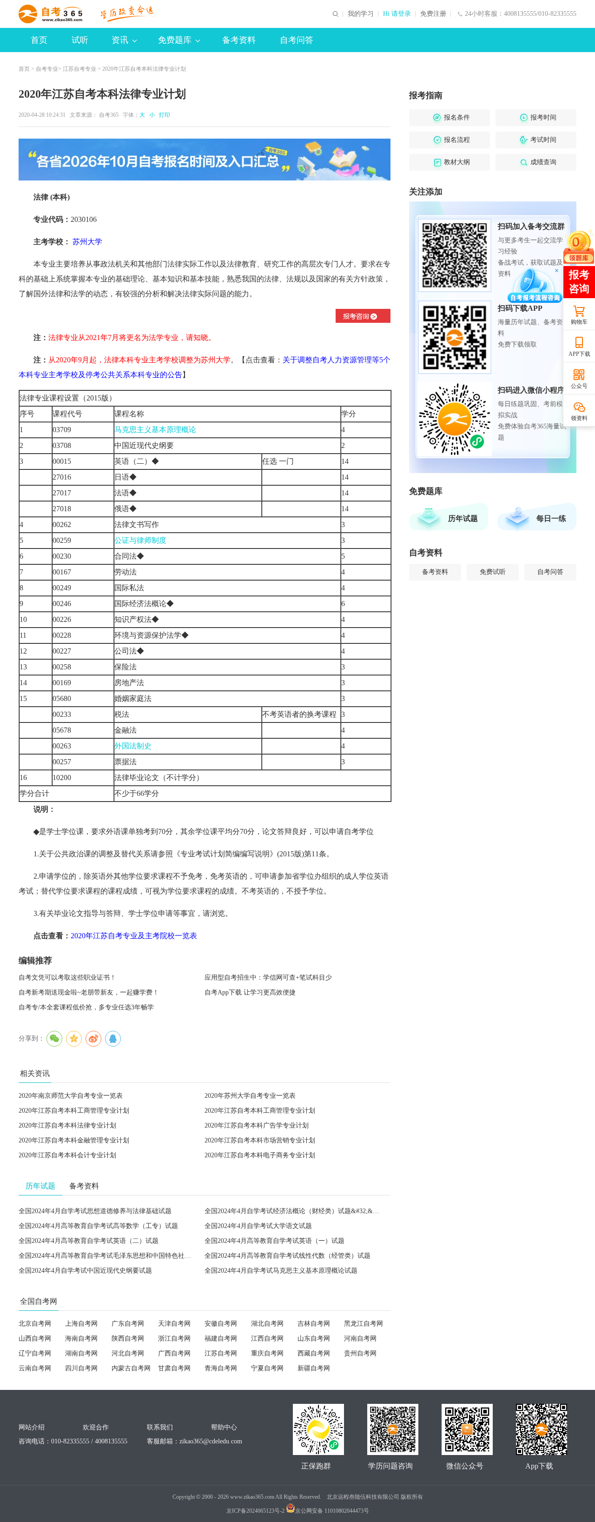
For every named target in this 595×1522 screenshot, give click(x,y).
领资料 (579, 418)
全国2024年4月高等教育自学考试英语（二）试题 (89, 1240)
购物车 (579, 322)
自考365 (109, 115)
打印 (163, 115)
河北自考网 (128, 1353)
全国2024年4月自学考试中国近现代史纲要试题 (85, 1270)
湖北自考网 (267, 1323)
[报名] (204, 159)
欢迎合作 (96, 1427)
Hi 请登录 (397, 14)
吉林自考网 (314, 1323)
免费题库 (175, 40)
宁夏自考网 (267, 1368)
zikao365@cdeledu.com (210, 1441)
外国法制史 (133, 746)
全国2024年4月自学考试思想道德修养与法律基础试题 (95, 1211)
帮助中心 (224, 1427)
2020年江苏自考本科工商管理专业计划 (74, 1110)
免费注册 (433, 14)
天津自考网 (174, 1323)
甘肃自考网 (174, 1368)
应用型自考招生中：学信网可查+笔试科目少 (268, 977)
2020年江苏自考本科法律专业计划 (67, 1125)
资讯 (120, 40)
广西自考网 (174, 1353)
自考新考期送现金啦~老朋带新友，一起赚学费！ (89, 992)
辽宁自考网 (35, 1353)
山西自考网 (35, 1338)
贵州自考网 (360, 1353)
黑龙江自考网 (363, 1323)
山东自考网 (314, 1338)
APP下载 (579, 354)
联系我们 (160, 1427)
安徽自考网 (221, 1323)
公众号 (579, 386)
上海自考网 (81, 1323)
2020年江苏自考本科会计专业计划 (67, 1155)
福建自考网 (221, 1338)
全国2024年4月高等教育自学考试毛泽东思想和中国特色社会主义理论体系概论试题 (137, 1255)
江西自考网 (267, 1338)
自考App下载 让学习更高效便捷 (250, 992)
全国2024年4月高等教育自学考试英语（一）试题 (274, 1240)
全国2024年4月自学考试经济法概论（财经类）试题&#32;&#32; (294, 1211)
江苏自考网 (221, 1353)
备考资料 (239, 40)
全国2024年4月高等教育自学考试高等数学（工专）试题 (98, 1225)
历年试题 (463, 518)
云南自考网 (35, 1368)
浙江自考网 (174, 1338)
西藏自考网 (314, 1353)
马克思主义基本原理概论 (155, 430)
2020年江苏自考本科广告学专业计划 (257, 1125)
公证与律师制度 (140, 540)
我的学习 (361, 14)
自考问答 (296, 40)
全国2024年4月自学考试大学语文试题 (258, 1225)
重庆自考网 (267, 1353)
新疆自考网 (314, 1368)
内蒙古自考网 (131, 1368)
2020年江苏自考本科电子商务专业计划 (260, 1155)
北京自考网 (35, 1323)
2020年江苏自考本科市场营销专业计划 (260, 1140)
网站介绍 (32, 1427)
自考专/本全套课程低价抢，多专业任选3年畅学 (86, 1007)
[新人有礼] (578, 246)
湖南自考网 (81, 1353)
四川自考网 (81, 1368)
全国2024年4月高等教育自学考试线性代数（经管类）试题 (287, 1255)
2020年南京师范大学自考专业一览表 (71, 1095)
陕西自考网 (128, 1338)
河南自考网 (360, 1338)
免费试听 (493, 571)
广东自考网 (128, 1323)
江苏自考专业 (79, 69)
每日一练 (551, 518)
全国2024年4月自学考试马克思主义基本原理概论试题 (281, 1270)
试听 (80, 40)
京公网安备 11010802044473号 (332, 1511)
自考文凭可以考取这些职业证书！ (67, 977)
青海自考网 (221, 1368)
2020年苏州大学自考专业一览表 (250, 1095)
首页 (39, 40)
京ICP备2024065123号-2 (255, 1511)
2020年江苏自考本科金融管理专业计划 (74, 1140)
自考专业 (47, 69)
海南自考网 (81, 1338)
